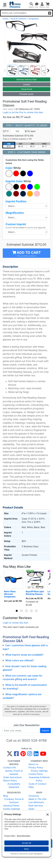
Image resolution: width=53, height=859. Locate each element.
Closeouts (34, 795)
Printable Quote (26, 94)
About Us (33, 764)
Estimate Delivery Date (26, 79)
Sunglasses (34, 18)
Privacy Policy (36, 767)
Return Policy (10, 780)
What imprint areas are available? (24, 654)
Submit (45, 730)
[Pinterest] (23, 754)
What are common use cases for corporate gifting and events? (22, 677)
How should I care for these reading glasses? (24, 668)
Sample (26, 84)
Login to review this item (15, 622)
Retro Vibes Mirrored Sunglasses (10, 594)
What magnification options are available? (22, 696)
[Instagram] (29, 754)
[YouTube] (43, 754)
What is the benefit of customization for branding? (25, 686)
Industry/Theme (11, 805)
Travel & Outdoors (18, 18)
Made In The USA (37, 799)
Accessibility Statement (13, 785)
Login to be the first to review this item (23, 112)
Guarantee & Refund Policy (39, 779)
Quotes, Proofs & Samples (14, 772)
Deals (31, 808)
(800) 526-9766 (34, 740)
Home (5, 18)
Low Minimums (36, 802)
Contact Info (9, 767)
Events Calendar (11, 808)
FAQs (31, 787)
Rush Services (36, 805)
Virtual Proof (26, 89)
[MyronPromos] (15, 4)
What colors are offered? (19, 660)
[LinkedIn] (36, 754)
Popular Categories (14, 13)
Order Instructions (12, 777)
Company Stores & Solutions (14, 801)
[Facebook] (16, 754)
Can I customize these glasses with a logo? (25, 647)
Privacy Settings (39, 770)
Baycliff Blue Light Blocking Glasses (35, 592)
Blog (5, 795)
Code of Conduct (37, 783)
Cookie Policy (36, 774)
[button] (4, 5)
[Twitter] (9, 754)
